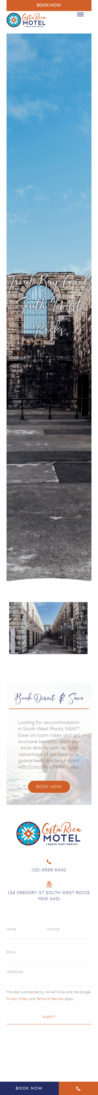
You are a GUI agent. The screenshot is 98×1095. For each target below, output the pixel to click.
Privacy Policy (17, 999)
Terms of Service (50, 999)
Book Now (49, 786)
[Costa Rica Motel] (27, 23)
